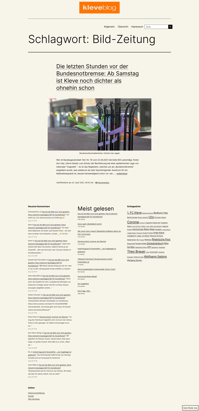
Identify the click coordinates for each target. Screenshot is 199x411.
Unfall (147, 252)
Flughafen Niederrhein (153, 223)
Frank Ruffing (136, 226)
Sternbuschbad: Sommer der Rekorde (53, 317)
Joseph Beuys (166, 229)
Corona (133, 222)
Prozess (141, 240)
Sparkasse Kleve (141, 247)
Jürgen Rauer (131, 233)
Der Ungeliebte (83, 284)
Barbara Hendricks (147, 213)
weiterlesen (122, 173)
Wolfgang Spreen (134, 260)
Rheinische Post (161, 239)
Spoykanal (155, 247)
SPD (149, 247)
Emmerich (142, 223)
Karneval (139, 233)
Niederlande (131, 240)
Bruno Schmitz (143, 217)
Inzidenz (158, 229)
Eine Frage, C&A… (84, 291)
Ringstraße (131, 244)
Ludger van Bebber (143, 236)
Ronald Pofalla (140, 244)
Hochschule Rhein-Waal (143, 229)
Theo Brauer (136, 251)
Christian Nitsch (160, 217)
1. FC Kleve (134, 212)
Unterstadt (154, 252)
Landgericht (131, 236)
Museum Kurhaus (156, 236)
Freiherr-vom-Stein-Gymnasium (151, 226)
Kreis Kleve (159, 233)
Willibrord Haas (139, 257)
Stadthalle (162, 247)
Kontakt (31, 396)
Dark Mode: (188, 408)
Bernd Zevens (132, 217)
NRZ (137, 240)
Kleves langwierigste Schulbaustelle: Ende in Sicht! (96, 269)
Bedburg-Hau (161, 212)
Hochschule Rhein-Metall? (87, 276)
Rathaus (148, 240)
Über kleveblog (33, 399)
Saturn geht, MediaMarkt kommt (90, 224)
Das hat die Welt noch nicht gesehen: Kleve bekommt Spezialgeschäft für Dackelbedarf (48, 263)
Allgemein (109, 26)
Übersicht (123, 26)
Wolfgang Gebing (155, 256)
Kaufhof (145, 233)
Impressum (137, 26)
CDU (151, 217)
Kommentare (102, 182)
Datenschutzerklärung (36, 393)
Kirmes (150, 233)
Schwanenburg (155, 243)
